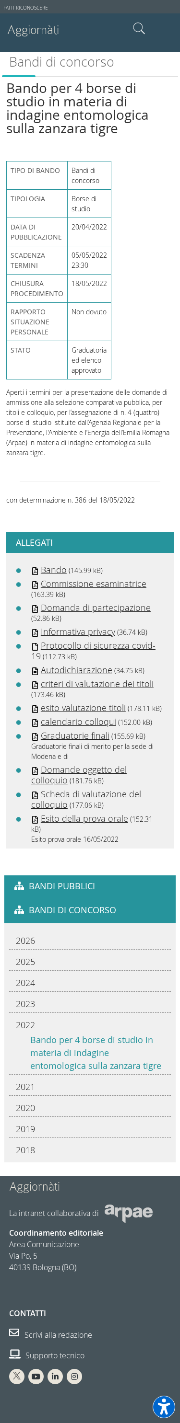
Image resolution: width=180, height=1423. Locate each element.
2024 (25, 982)
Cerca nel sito (139, 29)
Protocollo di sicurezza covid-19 (93, 651)
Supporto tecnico (54, 1355)
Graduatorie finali (75, 735)
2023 (25, 1004)
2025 (25, 961)
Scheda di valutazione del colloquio (86, 799)
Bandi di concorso (61, 61)
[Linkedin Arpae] (55, 1376)
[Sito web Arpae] (128, 1213)
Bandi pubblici (62, 886)
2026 (25, 940)
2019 (25, 1129)
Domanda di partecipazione (96, 607)
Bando (54, 569)
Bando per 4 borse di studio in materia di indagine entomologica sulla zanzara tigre (95, 1052)
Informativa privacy (78, 631)
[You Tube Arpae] (36, 1376)
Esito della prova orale (84, 818)
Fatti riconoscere (25, 8)
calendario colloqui (78, 721)
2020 (25, 1107)
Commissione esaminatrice (93, 583)
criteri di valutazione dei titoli (97, 683)
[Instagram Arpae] (74, 1376)
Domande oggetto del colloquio (79, 775)
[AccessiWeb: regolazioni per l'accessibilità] (164, 1407)
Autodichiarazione (76, 670)
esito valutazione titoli (83, 707)
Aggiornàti (33, 30)
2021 (25, 1086)
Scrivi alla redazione (57, 1335)
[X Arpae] (16, 1376)
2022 (25, 1025)
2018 (25, 1150)
